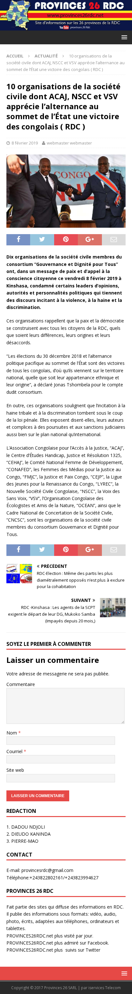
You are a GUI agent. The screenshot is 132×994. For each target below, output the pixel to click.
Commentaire (20, 684)
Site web (15, 770)
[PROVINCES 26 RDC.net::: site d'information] (66, 27)
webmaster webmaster (69, 143)
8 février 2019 (25, 143)
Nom (12, 733)
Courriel (15, 751)
